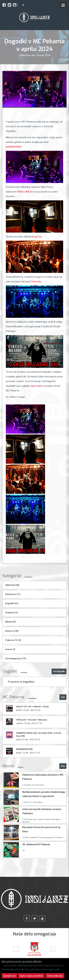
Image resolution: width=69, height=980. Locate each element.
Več (63, 697)
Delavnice (12, 594)
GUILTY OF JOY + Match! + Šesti (32, 706)
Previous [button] (16, 949)
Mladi (10, 621)
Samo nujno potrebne (31, 975)
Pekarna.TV (13, 640)
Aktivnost (12, 585)
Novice (11, 631)
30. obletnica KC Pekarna (36, 844)
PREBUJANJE (24, 191)
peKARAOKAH (13, 146)
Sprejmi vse (9, 975)
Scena (10, 649)
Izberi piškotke (55, 975)
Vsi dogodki (59, 671)
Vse (63, 766)
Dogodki (11, 603)
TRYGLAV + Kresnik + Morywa (31, 720)
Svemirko (36, 281)
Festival (11, 612)
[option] (34, 949)
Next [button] (52, 949)
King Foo (37, 236)
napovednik (36, 386)
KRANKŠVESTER (24, 749)
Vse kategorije (15, 658)
